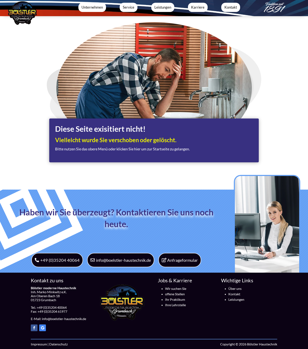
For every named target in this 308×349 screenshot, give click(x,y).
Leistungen (162, 7)
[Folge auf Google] (42, 327)
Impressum (39, 344)
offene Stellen (175, 294)
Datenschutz (58, 344)
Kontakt (230, 7)
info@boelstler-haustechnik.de (123, 260)
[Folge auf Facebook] (34, 327)
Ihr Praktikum (175, 299)
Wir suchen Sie (175, 288)
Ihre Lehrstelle (175, 305)
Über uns (235, 288)
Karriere (197, 7)
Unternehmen (92, 7)
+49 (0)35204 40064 (60, 260)
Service (128, 7)
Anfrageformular (182, 260)
